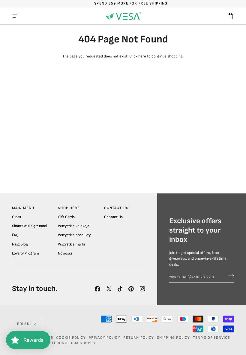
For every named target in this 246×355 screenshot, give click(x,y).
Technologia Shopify (74, 343)
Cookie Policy (71, 337)
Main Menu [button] (23, 208)
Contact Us (113, 217)
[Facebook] (97, 289)
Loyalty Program (25, 253)
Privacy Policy (104, 337)
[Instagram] (142, 289)
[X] (109, 289)
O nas (16, 217)
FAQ (15, 235)
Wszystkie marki (71, 244)
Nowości (65, 253)
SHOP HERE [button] (69, 208)
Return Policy (138, 337)
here (142, 56)
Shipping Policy (173, 337)
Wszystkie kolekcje (73, 226)
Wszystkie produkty (74, 235)
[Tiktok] (120, 289)
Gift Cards (66, 217)
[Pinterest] (131, 289)
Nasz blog (20, 244)
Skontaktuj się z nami (29, 226)
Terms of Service (211, 337)
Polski (24, 324)
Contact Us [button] (116, 208)
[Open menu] (21, 16)
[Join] (229, 276)
